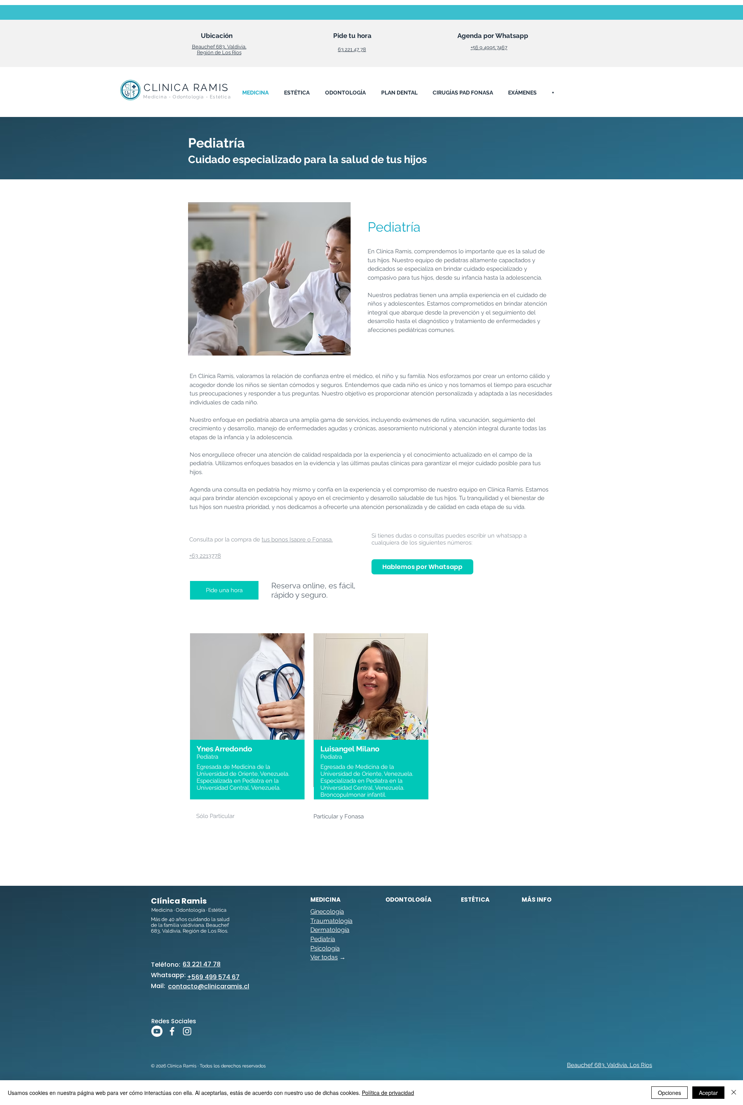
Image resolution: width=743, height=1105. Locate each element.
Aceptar (708, 1092)
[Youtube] (157, 1031)
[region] (247, 743)
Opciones (669, 1092)
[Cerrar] (733, 1092)
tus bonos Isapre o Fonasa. (297, 539)
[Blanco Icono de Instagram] (187, 1031)
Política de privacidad (388, 1092)
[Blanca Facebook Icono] (172, 1031)
